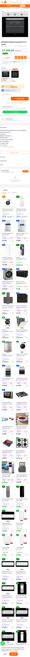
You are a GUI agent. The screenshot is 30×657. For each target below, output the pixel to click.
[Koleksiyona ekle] (24, 11)
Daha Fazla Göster (14, 152)
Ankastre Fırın (18, 7)
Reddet (5, 654)
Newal (5, 46)
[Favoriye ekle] (27, 11)
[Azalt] (2, 98)
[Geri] (2, 11)
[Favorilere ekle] (13, 197)
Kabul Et (13, 654)
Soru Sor (26, 171)
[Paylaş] (21, 11)
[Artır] (8, 98)
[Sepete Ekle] (13, 216)
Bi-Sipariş (3, 7)
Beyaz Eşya (9, 7)
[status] (15, 5)
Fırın (13, 7)
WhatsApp (16, 111)
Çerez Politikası (13, 650)
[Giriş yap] (27, 2)
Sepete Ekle (20, 98)
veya (15, 102)
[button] (2, 643)
